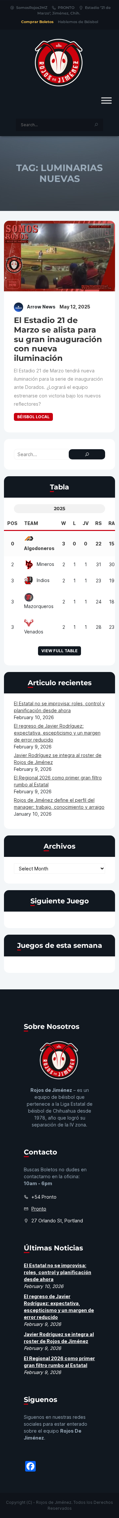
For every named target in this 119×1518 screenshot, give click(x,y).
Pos (12, 523)
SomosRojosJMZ (31, 7)
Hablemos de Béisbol (78, 21)
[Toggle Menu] (106, 100)
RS (98, 523)
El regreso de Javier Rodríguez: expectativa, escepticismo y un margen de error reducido (57, 733)
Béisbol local (33, 416)
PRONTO (66, 7)
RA (111, 523)
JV (86, 523)
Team (31, 523)
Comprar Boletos (37, 21)
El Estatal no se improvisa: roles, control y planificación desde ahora (57, 1272)
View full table (59, 650)
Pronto (38, 1208)
